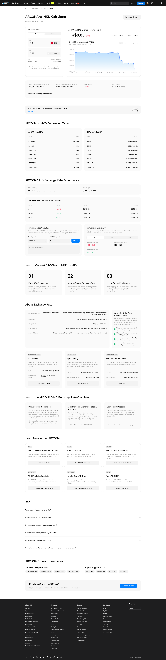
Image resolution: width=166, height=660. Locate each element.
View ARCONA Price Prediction (44, 488)
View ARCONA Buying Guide (83, 488)
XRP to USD (123, 571)
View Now (122, 383)
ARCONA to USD (32, 571)
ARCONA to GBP (73, 571)
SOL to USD (112, 571)
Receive (53, 33)
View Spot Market (83, 383)
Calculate (75, 241)
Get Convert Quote (44, 383)
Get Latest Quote (128, 586)
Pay (36, 33)
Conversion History (131, 17)
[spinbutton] (39, 43)
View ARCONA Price (44, 463)
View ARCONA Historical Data (122, 463)
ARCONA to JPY (59, 571)
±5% (129, 237)
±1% (95, 237)
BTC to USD (89, 571)
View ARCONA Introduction (83, 463)
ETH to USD (101, 571)
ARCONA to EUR (46, 571)
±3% (112, 237)
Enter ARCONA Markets (122, 488)
